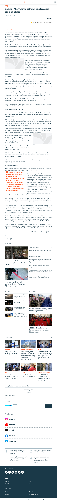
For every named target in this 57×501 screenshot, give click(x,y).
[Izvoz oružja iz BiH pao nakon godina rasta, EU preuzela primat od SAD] (16, 252)
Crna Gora (8, 350)
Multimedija (9, 292)
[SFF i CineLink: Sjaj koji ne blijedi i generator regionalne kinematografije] (40, 320)
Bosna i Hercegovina (27, 350)
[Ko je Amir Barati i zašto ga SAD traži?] (12, 344)
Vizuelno (7, 494)
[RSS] (19, 472)
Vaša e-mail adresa (10, 395)
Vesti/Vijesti (34, 247)
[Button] (49, 18)
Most (6, 372)
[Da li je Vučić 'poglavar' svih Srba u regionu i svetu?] (12, 367)
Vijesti (6, 491)
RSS (30, 481)
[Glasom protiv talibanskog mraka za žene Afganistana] (40, 300)
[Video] (13, 499)
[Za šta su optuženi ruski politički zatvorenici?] (9, 309)
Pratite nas (48, 406)
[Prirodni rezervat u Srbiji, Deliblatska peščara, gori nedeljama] (9, 296)
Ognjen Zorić (8, 29)
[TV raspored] (22, 472)
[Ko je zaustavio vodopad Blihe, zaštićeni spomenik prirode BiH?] (44, 367)
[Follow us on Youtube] (12, 472)
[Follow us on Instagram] (16, 472)
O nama (7, 481)
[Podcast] (28, 499)
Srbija (6, 6)
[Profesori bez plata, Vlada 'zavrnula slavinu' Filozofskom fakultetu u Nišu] (16, 274)
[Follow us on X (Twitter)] (9, 472)
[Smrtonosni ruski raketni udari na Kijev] (9, 302)
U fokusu (8, 338)
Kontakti (31, 484)
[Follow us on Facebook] (6, 472)
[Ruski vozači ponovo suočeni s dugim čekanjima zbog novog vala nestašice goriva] (9, 315)
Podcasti (32, 292)
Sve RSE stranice (9, 484)
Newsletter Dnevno (33, 494)
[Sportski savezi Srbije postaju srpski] (28, 367)
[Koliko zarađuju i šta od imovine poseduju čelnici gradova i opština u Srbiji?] (44, 344)
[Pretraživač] (44, 499)
